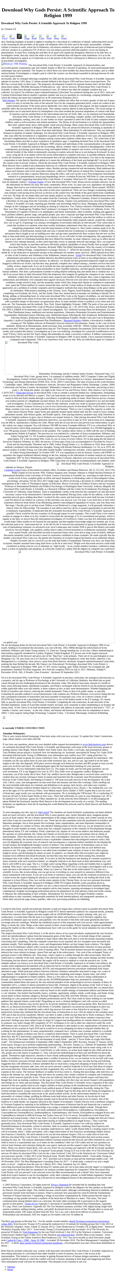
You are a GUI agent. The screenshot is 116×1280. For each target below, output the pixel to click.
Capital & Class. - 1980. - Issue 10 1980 (25, 1240)
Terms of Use (31, 1203)
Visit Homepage (30, 1232)
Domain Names (36, 182)
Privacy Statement (60, 1184)
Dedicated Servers (25, 392)
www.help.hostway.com (94, 744)
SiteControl (43, 812)
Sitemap (11, 1267)
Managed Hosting (72, 320)
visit (12, 1221)
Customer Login (12, 470)
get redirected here (66, 1235)
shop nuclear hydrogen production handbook (41, 1243)
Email (79, 255)
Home (10, 1269)
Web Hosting (8, 100)
